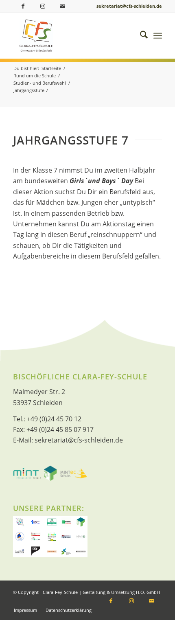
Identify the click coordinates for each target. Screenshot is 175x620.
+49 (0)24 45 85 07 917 (60, 429)
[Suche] (140, 36)
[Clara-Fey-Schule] (79, 36)
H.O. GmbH (148, 592)
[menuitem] (140, 36)
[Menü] (157, 36)
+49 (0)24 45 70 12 (54, 418)
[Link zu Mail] (62, 6)
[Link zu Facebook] (23, 6)
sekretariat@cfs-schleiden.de (129, 6)
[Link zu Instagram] (43, 6)
